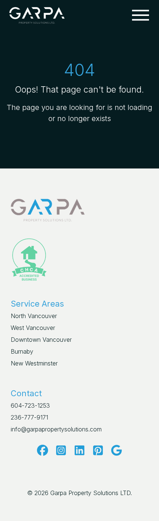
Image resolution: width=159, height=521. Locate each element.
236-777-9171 (29, 417)
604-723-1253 (30, 405)
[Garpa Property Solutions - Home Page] (37, 14)
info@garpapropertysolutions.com (56, 429)
